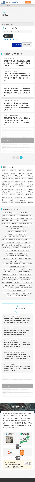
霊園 (17, 178)
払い (4, 181)
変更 (22, 200)
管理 (29, 173)
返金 (23, 178)
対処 (23, 197)
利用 (12, 194)
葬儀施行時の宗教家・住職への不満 (13, 269)
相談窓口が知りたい (25, 258)
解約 (4, 176)
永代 (4, 178)
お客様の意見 (9, 213)
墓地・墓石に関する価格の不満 (17, 231)
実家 (30, 197)
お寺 (17, 189)
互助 (30, 181)
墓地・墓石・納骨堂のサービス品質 (12, 239)
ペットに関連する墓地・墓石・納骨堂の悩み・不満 (17, 293)
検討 (23, 202)
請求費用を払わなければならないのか (17, 253)
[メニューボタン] (33, 2)
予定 (4, 202)
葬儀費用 (6, 39)
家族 (29, 186)
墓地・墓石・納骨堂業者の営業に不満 (17, 226)
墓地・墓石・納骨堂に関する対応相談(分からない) (17, 215)
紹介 (30, 192)
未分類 (6, 247)
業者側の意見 (27, 280)
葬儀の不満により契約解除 (24, 288)
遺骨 (30, 202)
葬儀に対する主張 (25, 277)
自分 (17, 192)
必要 (4, 192)
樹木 (4, 200)
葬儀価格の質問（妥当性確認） (22, 247)
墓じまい (19, 39)
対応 (4, 184)
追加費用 (13, 39)
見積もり (13, 200)
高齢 (17, 197)
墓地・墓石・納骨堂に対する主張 (12, 221)
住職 (17, 202)
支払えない (18, 280)
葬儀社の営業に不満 (9, 258)
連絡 (21, 186)
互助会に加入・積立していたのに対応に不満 (17, 242)
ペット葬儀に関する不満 (17, 290)
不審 (10, 202)
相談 (30, 178)
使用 (23, 184)
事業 (4, 197)
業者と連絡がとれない (10, 277)
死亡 (10, 197)
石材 (30, 184)
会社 (4, 189)
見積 (17, 181)
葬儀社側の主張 (9, 285)
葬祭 (4, 194)
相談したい (28, 221)
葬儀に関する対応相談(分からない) (22, 223)
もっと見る (6, 140)
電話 (10, 189)
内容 (29, 200)
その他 (29, 245)
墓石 (17, 176)
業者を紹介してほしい (10, 274)
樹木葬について (7, 280)
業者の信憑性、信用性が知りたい (17, 255)
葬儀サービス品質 (26, 218)
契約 (5, 170)
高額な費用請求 (24, 272)
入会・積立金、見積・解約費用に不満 (17, 296)
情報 (23, 192)
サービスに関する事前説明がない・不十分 (17, 250)
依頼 (10, 178)
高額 (13, 173)
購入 (23, 176)
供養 (10, 181)
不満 (23, 181)
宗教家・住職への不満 (17, 261)
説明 (10, 184)
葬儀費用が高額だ (17, 229)
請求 (13, 170)
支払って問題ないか (25, 285)
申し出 (29, 194)
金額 (17, 184)
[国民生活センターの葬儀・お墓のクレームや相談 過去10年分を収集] (10, 2)
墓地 (29, 170)
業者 (21, 170)
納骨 (30, 176)
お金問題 (5, 218)
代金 (20, 194)
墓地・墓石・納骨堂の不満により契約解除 (17, 237)
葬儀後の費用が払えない (17, 266)
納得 (10, 176)
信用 (10, 192)
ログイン (28, 2)
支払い (13, 186)
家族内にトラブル (25, 274)
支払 (5, 173)
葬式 (4, 186)
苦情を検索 (17, 45)
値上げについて (8, 288)
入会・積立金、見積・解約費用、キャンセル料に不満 (17, 263)
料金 (23, 189)
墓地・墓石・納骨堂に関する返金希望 (13, 245)
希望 (30, 189)
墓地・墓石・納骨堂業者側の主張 (11, 282)
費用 (21, 173)
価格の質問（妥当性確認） (17, 234)
